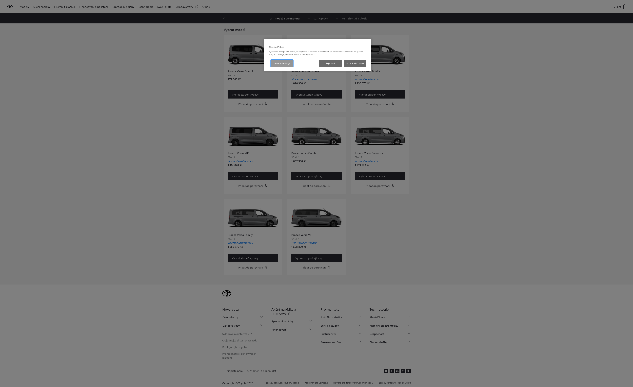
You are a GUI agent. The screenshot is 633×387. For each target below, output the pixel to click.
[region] (317, 55)
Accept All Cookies (355, 63)
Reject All (330, 63)
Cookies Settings (282, 63)
